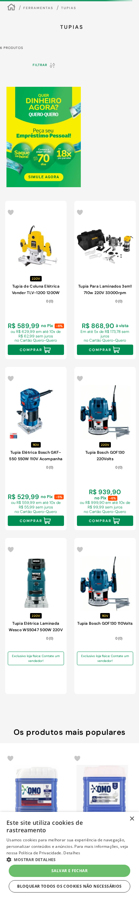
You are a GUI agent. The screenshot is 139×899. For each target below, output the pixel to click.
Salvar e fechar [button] (69, 870)
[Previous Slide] (9, 725)
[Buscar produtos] (125, 30)
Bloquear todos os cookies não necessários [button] (69, 886)
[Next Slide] (129, 725)
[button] (57, 785)
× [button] (131, 818)
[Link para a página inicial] (11, 48)
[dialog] (69, 855)
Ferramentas (38, 48)
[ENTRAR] (113, 10)
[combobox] (69, 31)
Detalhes (71, 853)
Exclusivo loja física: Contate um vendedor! (36, 541)
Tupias (68, 48)
